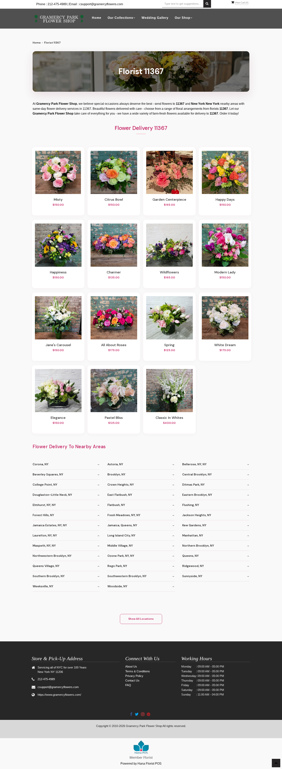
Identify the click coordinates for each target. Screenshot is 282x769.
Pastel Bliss (114, 417)
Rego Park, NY (117, 566)
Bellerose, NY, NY (194, 464)
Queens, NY (190, 556)
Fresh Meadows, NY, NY (123, 515)
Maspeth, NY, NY (44, 546)
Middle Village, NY (120, 546)
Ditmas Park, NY (193, 485)
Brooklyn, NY (116, 474)
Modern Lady (225, 272)
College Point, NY (45, 485)
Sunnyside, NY (192, 576)
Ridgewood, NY (193, 566)
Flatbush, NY (116, 505)
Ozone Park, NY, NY (120, 556)
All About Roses (113, 345)
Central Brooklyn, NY (197, 474)
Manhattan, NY (192, 535)
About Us (131, 666)
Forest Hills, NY (43, 515)
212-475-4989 (57, 4)
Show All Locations (141, 618)
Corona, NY (41, 464)
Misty (58, 199)
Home (96, 17)
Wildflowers (169, 272)
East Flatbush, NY (119, 495)
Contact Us (132, 680)
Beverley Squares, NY (48, 474)
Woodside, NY (117, 586)
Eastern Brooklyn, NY (197, 495)
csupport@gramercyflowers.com (101, 4)
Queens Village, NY (46, 566)
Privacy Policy (134, 675)
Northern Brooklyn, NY (198, 546)
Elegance (58, 417)
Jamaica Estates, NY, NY (50, 525)
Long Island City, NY (121, 535)
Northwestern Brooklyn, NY (52, 556)
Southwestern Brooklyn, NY (127, 576)
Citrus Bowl (114, 199)
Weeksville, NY (43, 586)
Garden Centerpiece (169, 199)
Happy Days (225, 199)
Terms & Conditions (137, 671)
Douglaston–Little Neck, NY (52, 495)
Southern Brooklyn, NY (49, 576)
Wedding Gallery (155, 17)
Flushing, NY (190, 505)
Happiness (58, 272)
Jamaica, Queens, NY (122, 525)
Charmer (114, 272)
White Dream (225, 345)
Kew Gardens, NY (194, 525)
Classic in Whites (169, 417)
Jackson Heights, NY (196, 515)
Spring (169, 345)
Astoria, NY (115, 464)
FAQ (128, 685)
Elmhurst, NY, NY (44, 505)
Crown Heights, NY (120, 485)
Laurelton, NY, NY (45, 535)
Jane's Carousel (58, 345)
